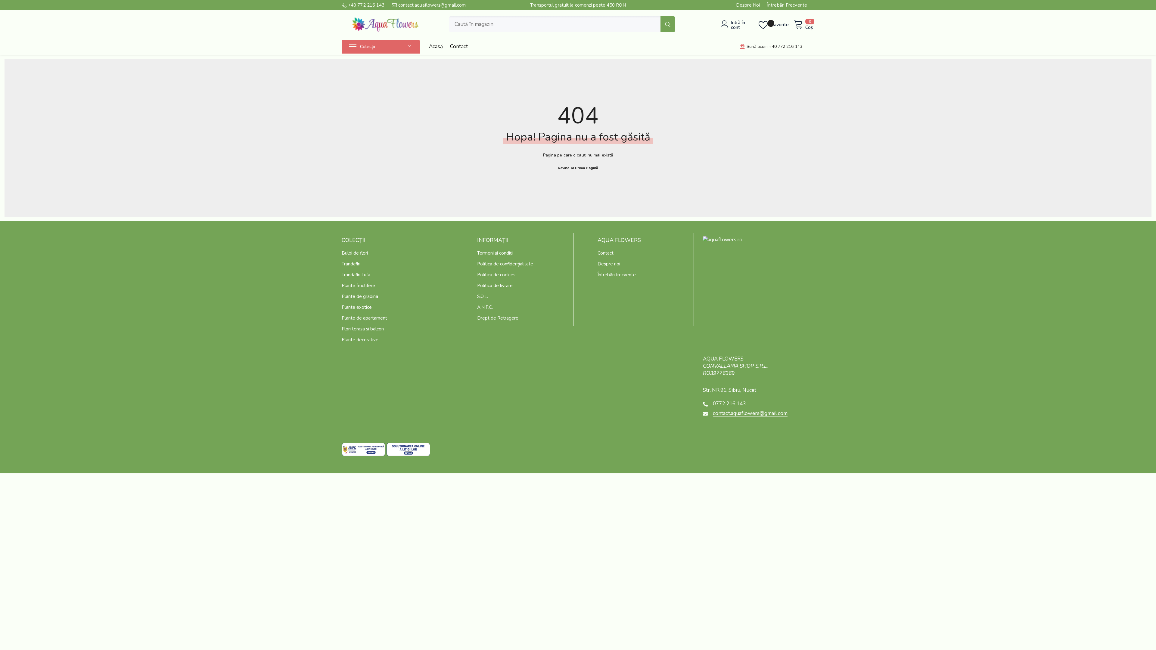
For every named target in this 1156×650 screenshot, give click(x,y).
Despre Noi (748, 5)
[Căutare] (562, 24)
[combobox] (554, 24)
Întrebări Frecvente (787, 5)
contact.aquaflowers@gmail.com (432, 5)
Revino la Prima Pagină (578, 168)
